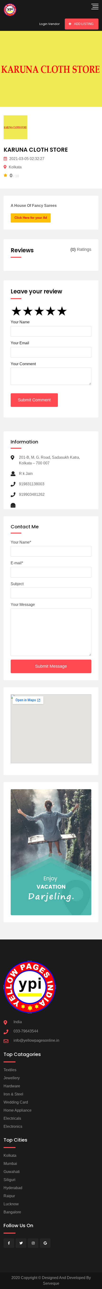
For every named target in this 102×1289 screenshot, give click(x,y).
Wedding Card (16, 1102)
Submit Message (51, 666)
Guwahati (12, 1172)
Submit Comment (34, 400)
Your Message (23, 605)
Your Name (20, 322)
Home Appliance (18, 1110)
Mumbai (10, 1164)
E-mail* (17, 563)
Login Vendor (49, 24)
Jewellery (12, 1078)
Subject (17, 584)
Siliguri (9, 1180)
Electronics (13, 1126)
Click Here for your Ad (30, 217)
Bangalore (12, 1212)
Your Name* (21, 542)
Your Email (20, 343)
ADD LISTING (83, 24)
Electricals (12, 1118)
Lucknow (11, 1204)
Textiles (10, 1070)
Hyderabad (13, 1188)
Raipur (9, 1196)
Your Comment (23, 364)
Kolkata (10, 1155)
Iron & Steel (13, 1094)
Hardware (12, 1086)
